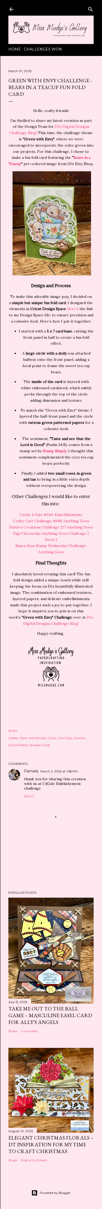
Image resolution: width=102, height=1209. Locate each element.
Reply (29, 796)
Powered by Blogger (55, 1193)
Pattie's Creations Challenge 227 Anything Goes (51, 527)
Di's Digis (65, 738)
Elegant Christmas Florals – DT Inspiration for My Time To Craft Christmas (50, 1144)
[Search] (90, 8)
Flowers (79, 738)
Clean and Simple (32, 738)
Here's (72, 308)
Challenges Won (43, 49)
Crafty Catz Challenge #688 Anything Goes (51, 521)
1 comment (29, 1031)
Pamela (31, 771)
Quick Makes (18, 745)
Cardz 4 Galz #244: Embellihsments (51, 514)
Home (14, 49)
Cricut (52, 738)
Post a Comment (34, 1160)
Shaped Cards (39, 745)
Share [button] (12, 731)
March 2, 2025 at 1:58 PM (59, 771)
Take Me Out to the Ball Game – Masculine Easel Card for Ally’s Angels (50, 1015)
